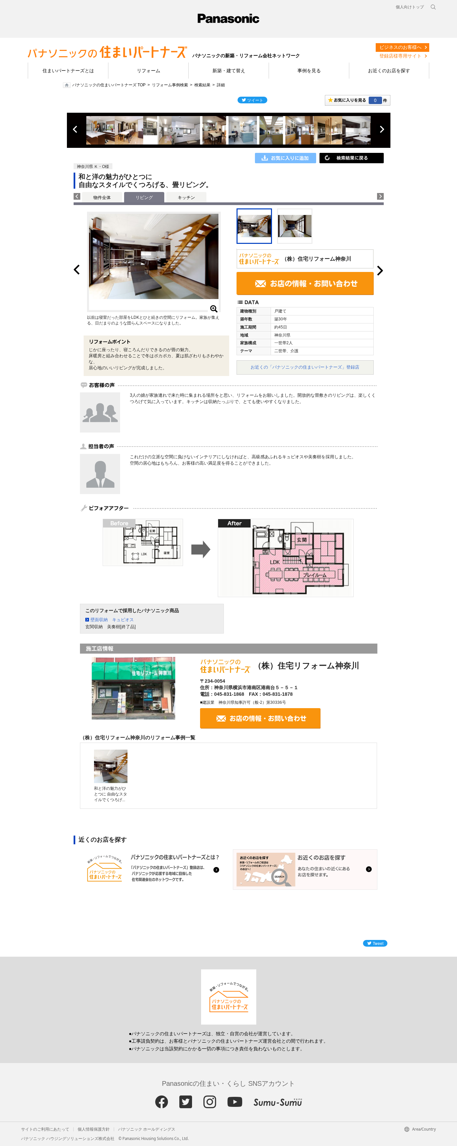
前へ (75, 129)
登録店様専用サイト (400, 56)
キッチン (186, 197)
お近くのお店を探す (389, 70)
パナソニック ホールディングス (146, 1129)
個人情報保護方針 (94, 1129)
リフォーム (148, 70)
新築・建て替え (228, 70)
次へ (381, 129)
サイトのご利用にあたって (45, 1129)
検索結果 (202, 85)
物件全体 (102, 197)
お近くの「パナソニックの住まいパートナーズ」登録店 (305, 367)
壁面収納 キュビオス (112, 619)
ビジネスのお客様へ (400, 47)
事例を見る (309, 70)
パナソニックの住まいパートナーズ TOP (109, 85)
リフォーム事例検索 (170, 85)
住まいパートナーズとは (68, 70)
